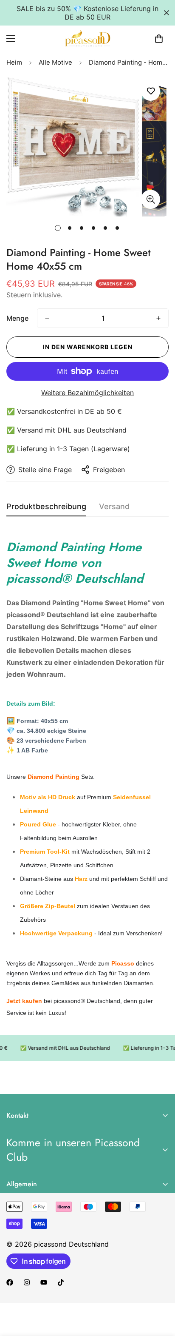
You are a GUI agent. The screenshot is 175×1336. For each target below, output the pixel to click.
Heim (14, 62)
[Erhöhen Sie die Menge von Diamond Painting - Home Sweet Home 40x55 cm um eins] (158, 318)
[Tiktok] (60, 1282)
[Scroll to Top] (159, 1290)
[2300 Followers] (9, 1282)
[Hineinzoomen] (150, 199)
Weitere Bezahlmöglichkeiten (87, 392)
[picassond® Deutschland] (87, 38)
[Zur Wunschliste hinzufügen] (150, 91)
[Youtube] (43, 1282)
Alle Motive (55, 62)
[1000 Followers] (26, 1282)
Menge (17, 318)
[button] (159, 38)
